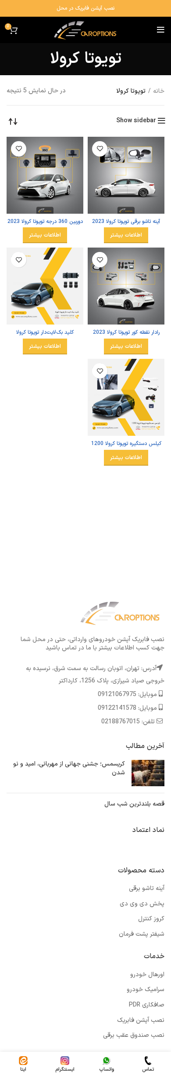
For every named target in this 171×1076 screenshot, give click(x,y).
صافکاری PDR (146, 1005)
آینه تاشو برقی (146, 888)
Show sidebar (136, 121)
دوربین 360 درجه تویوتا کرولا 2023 (45, 222)
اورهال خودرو (147, 974)
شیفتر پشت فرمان (141, 934)
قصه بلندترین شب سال (134, 804)
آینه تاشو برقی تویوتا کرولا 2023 (126, 222)
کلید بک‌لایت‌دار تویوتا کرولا (45, 332)
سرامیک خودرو (145, 989)
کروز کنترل (151, 918)
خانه (158, 91)
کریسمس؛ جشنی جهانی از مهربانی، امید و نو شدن (69, 768)
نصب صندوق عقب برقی (133, 1035)
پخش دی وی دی (142, 903)
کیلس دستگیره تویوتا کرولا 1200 (126, 444)
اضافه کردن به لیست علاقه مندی (99, 149)
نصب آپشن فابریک (140, 1020)
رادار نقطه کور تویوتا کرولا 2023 (126, 332)
